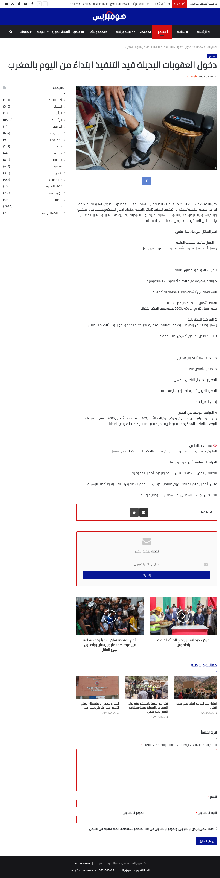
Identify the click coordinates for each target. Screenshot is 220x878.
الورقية (41, 31)
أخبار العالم (55, 100)
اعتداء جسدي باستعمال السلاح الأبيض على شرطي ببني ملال (100, 705)
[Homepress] (110, 16)
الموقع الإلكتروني (133, 812)
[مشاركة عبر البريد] (143, 512)
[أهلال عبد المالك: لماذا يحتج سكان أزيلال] (195, 687)
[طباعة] (134, 512)
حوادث (144, 31)
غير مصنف (55, 180)
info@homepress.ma (83, 870)
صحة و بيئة (97, 31)
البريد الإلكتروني (206, 812)
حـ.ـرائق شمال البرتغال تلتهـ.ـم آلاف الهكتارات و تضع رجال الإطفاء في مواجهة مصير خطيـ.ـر (117, 3)
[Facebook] (146, 181)
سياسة (181, 31)
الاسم (212, 796)
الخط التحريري (142, 870)
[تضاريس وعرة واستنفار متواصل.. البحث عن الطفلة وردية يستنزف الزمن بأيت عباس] (146, 687)
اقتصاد (58, 106)
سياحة (58, 153)
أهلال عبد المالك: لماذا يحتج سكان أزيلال (196, 705)
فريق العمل (124, 870)
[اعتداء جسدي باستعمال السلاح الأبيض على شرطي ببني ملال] (97, 687)
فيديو (77, 31)
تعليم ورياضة (124, 31)
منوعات (24, 31)
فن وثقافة (55, 193)
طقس (58, 173)
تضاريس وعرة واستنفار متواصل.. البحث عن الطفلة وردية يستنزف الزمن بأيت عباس (148, 707)
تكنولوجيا (56, 140)
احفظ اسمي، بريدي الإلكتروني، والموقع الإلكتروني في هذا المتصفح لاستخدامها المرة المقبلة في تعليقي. (151, 828)
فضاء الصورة (59, 31)
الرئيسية (202, 31)
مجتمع (162, 31)
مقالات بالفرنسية (51, 213)
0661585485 (106, 870)
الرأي (59, 113)
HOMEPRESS (82, 863)
